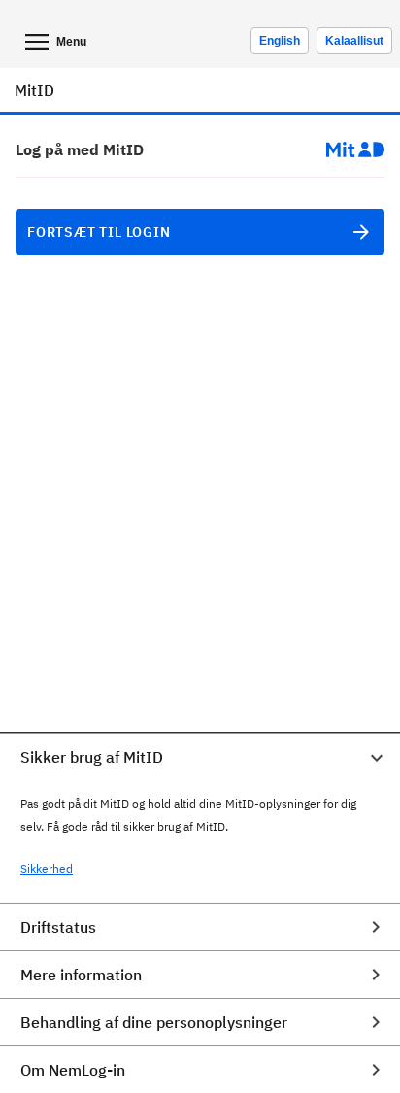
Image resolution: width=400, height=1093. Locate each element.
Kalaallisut (354, 41)
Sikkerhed (46, 868)
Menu (71, 42)
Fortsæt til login (99, 232)
